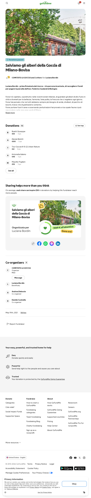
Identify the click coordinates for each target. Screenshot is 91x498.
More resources (12, 443)
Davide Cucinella (19, 300)
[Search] (7, 3)
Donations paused (16, 60)
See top (80, 126)
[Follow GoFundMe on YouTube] (75, 458)
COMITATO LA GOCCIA (21, 268)
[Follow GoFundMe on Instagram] (84, 458)
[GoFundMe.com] (45, 3)
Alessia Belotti (17, 139)
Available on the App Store (79, 468)
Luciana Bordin (18, 283)
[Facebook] (39, 243)
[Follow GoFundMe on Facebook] (71, 458)
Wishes (23, 313)
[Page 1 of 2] (9, 52)
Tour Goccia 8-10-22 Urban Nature (26, 147)
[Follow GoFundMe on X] (79, 458)
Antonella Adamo (19, 154)
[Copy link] (33, 243)
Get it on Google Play (66, 468)
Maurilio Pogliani (18, 162)
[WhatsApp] (45, 243)
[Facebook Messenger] (51, 243)
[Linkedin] (58, 243)
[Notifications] (79, 3)
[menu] (84, 3)
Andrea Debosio (19, 291)
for (35, 78)
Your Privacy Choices (40, 473)
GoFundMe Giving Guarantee (53, 379)
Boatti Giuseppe (18, 131)
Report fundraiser (17, 324)
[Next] (81, 51)
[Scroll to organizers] (8, 77)
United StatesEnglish (17, 457)
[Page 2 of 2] (11, 52)
